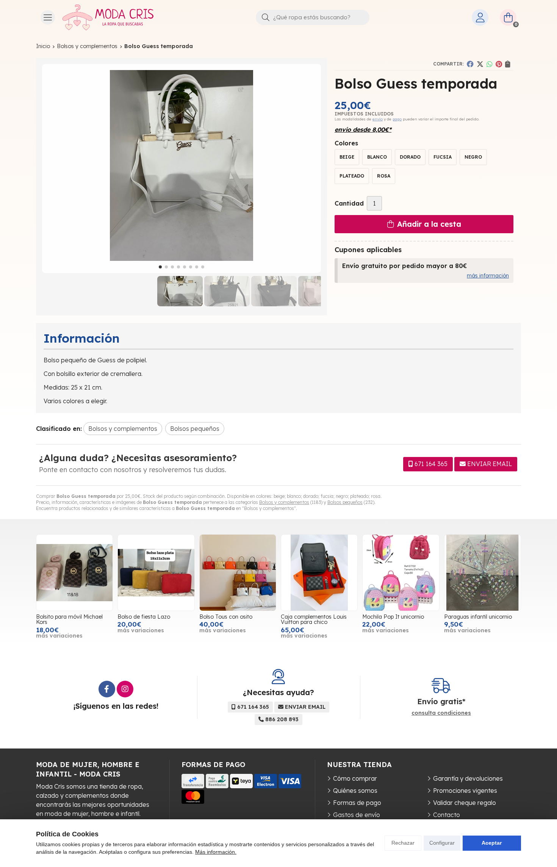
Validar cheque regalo (464, 802)
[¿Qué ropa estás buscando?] (312, 17)
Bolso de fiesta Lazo (143, 616)
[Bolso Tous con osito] (238, 573)
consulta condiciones (441, 713)
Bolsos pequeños (345, 502)
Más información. (215, 852)
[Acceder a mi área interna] (480, 17)
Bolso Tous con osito (225, 616)
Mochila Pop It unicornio (393, 616)
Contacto (446, 815)
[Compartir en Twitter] (480, 64)
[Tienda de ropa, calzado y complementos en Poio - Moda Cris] (108, 17)
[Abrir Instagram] (125, 689)
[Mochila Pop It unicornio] (401, 573)
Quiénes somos (355, 790)
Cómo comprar (355, 778)
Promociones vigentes (465, 790)
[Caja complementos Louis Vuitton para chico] (319, 573)
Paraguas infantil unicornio (478, 616)
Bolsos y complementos (284, 502)
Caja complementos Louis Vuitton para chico (314, 619)
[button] (160, 266)
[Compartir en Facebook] (470, 64)
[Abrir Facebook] (106, 689)
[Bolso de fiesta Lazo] (156, 573)
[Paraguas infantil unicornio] (482, 573)
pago (397, 119)
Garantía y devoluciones (468, 778)
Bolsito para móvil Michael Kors (69, 619)
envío (377, 119)
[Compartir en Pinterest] (499, 64)
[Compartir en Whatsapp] (490, 64)
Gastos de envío (356, 815)
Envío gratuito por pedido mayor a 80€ (404, 266)
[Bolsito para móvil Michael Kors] (74, 573)
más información (488, 275)
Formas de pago (357, 802)
